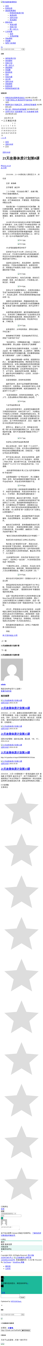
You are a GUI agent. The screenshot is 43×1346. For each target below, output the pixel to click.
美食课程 (8, 38)
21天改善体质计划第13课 (15, 768)
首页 (7, 6)
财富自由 (8, 22)
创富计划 (13, 27)
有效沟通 (13, 24)
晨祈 (11, 34)
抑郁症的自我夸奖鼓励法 (15, 98)
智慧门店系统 (10, 43)
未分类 (8, 79)
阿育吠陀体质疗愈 (17, 13)
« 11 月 (3, 138)
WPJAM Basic (16, 1301)
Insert (22, 1297)
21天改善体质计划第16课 (15, 708)
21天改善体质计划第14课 (15, 752)
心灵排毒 (8, 31)
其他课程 (13, 20)
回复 (3, 1293)
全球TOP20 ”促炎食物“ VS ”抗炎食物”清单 (21, 112)
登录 (2, 1209)
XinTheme (7, 1262)
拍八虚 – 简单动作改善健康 (15, 109)
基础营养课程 (10, 11)
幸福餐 (8, 41)
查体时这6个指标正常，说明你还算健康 (20, 105)
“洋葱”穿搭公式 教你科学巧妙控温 (18, 100)
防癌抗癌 (8, 8)
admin (3, 684)
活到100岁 (14, 18)
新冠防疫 (8, 72)
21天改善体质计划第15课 (15, 733)
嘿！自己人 (14, 29)
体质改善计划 (10, 58)
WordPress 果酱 (18, 1262)
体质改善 (13, 15)
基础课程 (8, 68)
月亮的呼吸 (14, 36)
